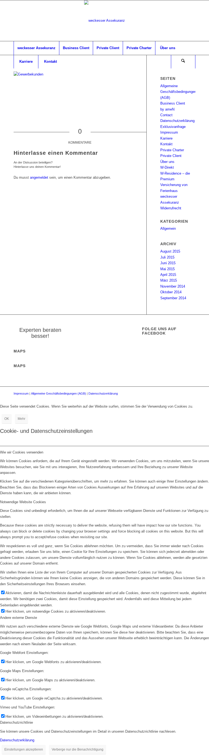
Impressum (169, 132)
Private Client (171, 156)
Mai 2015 (167, 269)
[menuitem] (36, 48)
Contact (166, 115)
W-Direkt (167, 167)
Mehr (21, 419)
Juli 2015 (167, 257)
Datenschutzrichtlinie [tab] (16, 722)
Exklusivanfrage (173, 127)
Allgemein (168, 228)
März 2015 (168, 280)
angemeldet (39, 177)
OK (6, 419)
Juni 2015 (168, 263)
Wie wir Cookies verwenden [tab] (21, 452)
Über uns (167, 162)
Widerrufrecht (170, 208)
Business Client (172, 103)
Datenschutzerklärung (177, 121)
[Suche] (183, 61)
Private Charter (172, 150)
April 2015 (168, 275)
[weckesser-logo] (104, 20)
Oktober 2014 (171, 292)
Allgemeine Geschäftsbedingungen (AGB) (178, 92)
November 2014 (172, 286)
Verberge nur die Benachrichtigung (77, 749)
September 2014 (173, 298)
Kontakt (166, 144)
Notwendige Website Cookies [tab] (23, 502)
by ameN (167, 109)
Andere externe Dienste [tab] (18, 618)
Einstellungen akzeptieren (23, 749)
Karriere (166, 138)
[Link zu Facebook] (191, 21)
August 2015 (170, 251)
